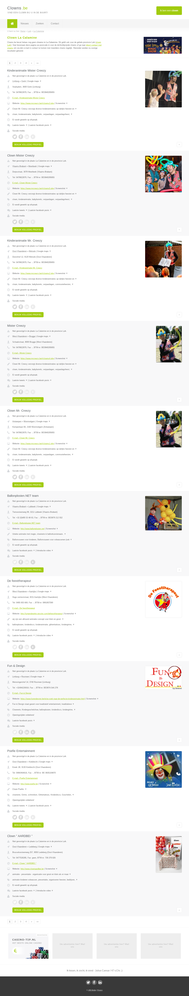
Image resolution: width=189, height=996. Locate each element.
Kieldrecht (33, 762)
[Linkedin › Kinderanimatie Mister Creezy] (27, 136)
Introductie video (45, 550)
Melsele (32, 251)
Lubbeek (32, 506)
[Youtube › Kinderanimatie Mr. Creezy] (33, 306)
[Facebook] (94, 982)
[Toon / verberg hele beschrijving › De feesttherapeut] (57, 619)
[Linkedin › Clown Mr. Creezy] (27, 477)
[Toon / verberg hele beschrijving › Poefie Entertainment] (57, 789)
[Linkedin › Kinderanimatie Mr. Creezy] (27, 306)
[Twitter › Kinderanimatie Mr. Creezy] (14, 306)
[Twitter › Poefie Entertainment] (14, 817)
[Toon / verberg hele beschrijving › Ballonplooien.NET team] (57, 534)
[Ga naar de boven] (179, 144)
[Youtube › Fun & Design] (33, 732)
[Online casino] (30, 947)
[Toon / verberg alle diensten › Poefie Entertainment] (57, 794)
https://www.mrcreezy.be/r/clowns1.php (37, 443)
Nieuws (25, 23)
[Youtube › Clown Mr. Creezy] (33, 477)
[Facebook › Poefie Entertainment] (20, 817)
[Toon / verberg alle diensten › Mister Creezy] (57, 369)
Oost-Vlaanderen (19, 251)
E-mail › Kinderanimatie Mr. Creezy (27, 268)
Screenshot (62, 103)
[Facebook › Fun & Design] (20, 732)
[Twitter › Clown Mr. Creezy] (14, 477)
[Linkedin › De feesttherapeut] (27, 647)
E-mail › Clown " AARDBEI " (24, 863)
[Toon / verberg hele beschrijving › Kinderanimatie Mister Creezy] (57, 108)
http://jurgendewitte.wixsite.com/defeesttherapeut (41, 614)
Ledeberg (33, 847)
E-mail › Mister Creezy (22, 353)
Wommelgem (29, 421)
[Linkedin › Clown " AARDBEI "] (27, 902)
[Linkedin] (100, 982)
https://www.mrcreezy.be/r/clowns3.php (37, 103)
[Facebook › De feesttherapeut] (20, 647)
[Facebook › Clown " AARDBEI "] (20, 902)
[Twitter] (88, 982)
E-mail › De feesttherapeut (23, 608)
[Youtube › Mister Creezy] (33, 392)
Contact (55, 23)
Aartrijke (32, 591)
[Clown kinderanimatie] (163, 53)
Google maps (34, 81)
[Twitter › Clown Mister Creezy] (14, 221)
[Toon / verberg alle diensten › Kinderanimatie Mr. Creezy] (57, 284)
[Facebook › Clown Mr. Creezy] (20, 477)
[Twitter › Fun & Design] (14, 732)
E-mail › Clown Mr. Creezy (23, 438)
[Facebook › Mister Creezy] (20, 392)
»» (37, 63)
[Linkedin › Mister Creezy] (27, 392)
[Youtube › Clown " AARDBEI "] (33, 902)
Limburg (15, 81)
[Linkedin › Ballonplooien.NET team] (27, 562)
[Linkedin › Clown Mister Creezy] (27, 221)
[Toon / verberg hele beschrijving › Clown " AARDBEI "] (57, 874)
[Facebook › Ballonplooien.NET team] (20, 562)
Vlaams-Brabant (19, 166)
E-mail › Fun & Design (21, 693)
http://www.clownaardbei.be (32, 869)
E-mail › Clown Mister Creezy (24, 183)
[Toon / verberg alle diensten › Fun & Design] (57, 709)
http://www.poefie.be (29, 784)
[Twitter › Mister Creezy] (14, 392)
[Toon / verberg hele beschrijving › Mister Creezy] (57, 364)
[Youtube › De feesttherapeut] (33, 647)
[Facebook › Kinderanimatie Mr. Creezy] (20, 306)
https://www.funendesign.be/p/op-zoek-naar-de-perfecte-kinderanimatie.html (53, 699)
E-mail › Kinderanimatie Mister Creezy (28, 98)
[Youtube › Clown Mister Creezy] (33, 221)
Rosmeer (25, 677)
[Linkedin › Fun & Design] (27, 732)
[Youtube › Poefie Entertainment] (33, 817)
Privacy (100, 990)
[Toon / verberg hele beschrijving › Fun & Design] (57, 704)
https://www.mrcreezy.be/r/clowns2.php (37, 273)
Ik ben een (169, 10)
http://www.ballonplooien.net (32, 529)
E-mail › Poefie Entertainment (25, 778)
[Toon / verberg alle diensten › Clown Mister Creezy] (57, 199)
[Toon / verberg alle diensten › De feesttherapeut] (57, 624)
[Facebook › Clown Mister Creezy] (20, 221)
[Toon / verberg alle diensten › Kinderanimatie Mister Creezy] (57, 114)
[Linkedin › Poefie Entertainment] (27, 817)
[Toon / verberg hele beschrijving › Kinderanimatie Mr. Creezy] (57, 278)
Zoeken (40, 23)
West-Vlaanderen (19, 336)
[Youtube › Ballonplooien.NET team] (33, 562)
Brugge (32, 336)
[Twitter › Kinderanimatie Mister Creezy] (14, 136)
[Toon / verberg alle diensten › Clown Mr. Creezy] (57, 454)
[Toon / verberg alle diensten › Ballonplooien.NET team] (57, 539)
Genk (23, 81)
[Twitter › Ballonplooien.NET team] (14, 562)
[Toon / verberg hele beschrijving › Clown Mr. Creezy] (57, 448)
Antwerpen (16, 421)
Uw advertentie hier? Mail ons (72, 945)
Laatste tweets (19, 125)
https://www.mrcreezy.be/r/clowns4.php (37, 358)
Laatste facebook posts (40, 125)
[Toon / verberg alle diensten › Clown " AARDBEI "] (57, 879)
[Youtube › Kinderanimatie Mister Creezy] (33, 136)
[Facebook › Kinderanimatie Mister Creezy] (20, 136)
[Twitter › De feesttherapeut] (14, 647)
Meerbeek (32, 166)
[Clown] (12, 23)
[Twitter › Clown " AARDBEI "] (14, 902)
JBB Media (92, 990)
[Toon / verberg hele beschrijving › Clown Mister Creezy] (57, 193)
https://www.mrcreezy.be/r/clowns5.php (37, 188)
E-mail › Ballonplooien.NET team (26, 523)
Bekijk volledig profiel (28, 144)
